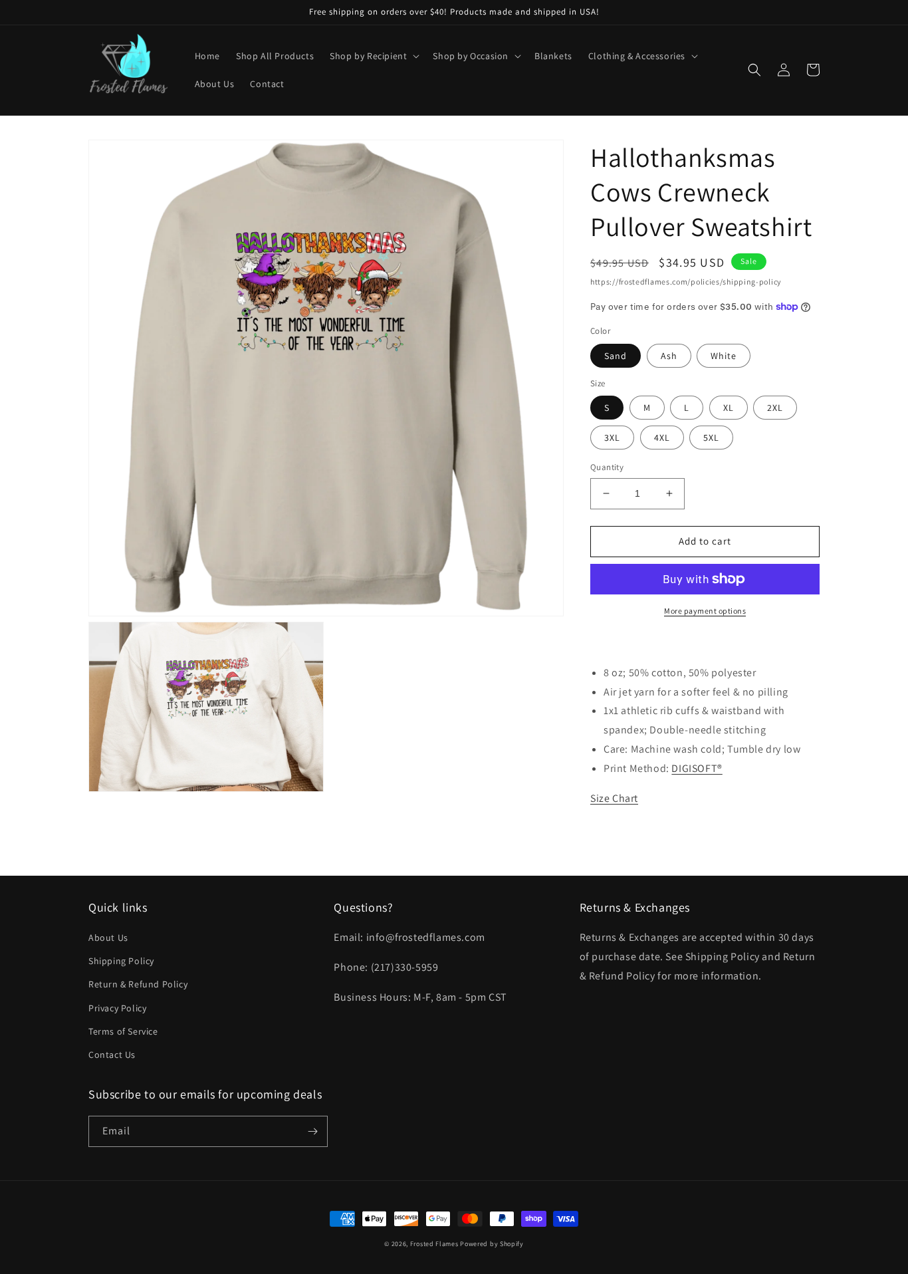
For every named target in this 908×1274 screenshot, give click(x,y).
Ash (669, 356)
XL (728, 408)
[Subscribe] (312, 1131)
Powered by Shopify (492, 1243)
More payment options (705, 611)
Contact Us (112, 1055)
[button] (373, 56)
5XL (711, 438)
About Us (108, 938)
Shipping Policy (121, 961)
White (724, 356)
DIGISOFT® (696, 768)
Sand (615, 356)
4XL (662, 438)
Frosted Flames (434, 1243)
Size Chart (614, 798)
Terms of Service (123, 1031)
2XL (775, 408)
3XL (612, 438)
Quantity (607, 467)
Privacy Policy (117, 1008)
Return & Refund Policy (137, 984)
